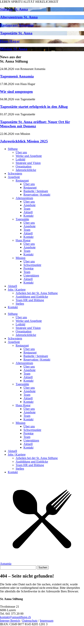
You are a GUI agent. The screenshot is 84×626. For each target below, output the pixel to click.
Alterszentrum (24, 198)
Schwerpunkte (32, 265)
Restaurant (22, 180)
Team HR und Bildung (30, 300)
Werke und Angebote (29, 156)
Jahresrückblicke (26, 170)
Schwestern (15, 173)
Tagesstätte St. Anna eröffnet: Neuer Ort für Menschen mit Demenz (35, 124)
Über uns (21, 152)
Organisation (23, 166)
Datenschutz (30, 620)
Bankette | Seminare (35, 191)
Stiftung (13, 148)
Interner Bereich (10, 620)
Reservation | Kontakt (36, 194)
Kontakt (28, 215)
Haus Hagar (23, 240)
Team (26, 208)
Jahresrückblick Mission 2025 (24, 141)
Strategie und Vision (28, 163)
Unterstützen (31, 275)
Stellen (20, 303)
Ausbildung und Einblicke (32, 296)
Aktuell (28, 212)
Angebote (14, 177)
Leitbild (20, 159)
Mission (20, 258)
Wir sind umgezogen (16, 92)
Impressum (46, 620)
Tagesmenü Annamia (17, 76)
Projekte (28, 268)
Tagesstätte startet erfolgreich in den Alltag (34, 107)
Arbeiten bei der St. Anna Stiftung (37, 293)
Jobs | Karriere (17, 289)
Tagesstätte (22, 219)
